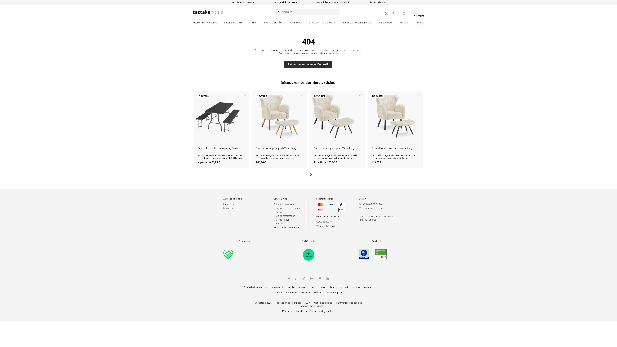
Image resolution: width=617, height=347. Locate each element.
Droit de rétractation (284, 215)
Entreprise (228, 204)
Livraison (278, 212)
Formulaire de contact (374, 208)
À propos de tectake (232, 199)
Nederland (291, 292)
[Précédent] (305, 174)
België (291, 287)
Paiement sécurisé (324, 199)
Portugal (305, 292)
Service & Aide (280, 199)
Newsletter (228, 208)
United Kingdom (334, 292)
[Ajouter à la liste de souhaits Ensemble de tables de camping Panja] (244, 95)
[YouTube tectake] (320, 278)
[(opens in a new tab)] (308, 255)
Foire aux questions (284, 204)
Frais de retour (281, 219)
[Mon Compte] (386, 13)
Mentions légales (323, 302)
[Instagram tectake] (311, 278)
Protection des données (288, 302)
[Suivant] (311, 174)
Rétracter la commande (286, 227)
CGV (307, 302)
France (367, 287)
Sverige (318, 292)
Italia (279, 292)
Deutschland (328, 287)
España (356, 287)
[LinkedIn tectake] (327, 278)
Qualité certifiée (308, 241)
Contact (362, 199)
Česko (314, 287)
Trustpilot (418, 16)
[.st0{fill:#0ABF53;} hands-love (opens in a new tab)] (228, 254)
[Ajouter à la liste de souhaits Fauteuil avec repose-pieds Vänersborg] (302, 95)
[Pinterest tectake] (296, 278)
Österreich (277, 287)
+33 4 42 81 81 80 (372, 204)
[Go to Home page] (208, 12)
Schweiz (302, 287)
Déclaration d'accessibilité (309, 305)
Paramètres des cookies (349, 302)
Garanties (279, 223)
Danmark (343, 287)
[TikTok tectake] (303, 278)
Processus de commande (287, 208)
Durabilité (376, 241)
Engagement (244, 241)
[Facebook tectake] (289, 278)
